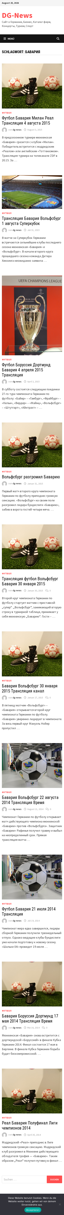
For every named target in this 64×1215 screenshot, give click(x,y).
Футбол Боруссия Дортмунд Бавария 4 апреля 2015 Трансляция (26, 369)
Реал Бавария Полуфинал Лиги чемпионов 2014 (30, 1126)
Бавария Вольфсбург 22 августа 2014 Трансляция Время (30, 800)
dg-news (17, 129)
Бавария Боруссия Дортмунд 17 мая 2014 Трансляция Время (30, 1019)
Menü (11, 38)
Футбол (6, 112)
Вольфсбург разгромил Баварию (31, 476)
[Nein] (59, 1204)
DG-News (17, 15)
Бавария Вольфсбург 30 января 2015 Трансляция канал (30, 688)
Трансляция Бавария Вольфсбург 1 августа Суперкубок (31, 221)
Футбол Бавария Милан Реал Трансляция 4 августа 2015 (28, 121)
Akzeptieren (33, 1210)
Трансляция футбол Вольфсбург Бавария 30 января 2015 (30, 581)
